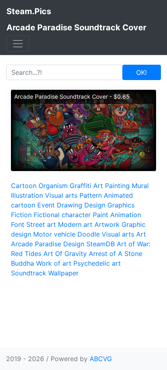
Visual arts (61, 195)
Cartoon (23, 186)
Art (98, 186)
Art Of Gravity (65, 253)
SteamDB (100, 244)
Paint (100, 215)
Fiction (21, 215)
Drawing (69, 205)
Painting (117, 186)
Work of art (53, 263)
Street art (41, 224)
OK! (141, 72)
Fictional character (62, 215)
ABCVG (101, 359)
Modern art (75, 224)
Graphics (121, 205)
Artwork (107, 224)
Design (94, 205)
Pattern (90, 195)
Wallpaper (63, 273)
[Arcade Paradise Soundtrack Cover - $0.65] (83, 130)
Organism (53, 186)
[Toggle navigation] (17, 44)
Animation (125, 215)
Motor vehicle (54, 234)
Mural (140, 186)
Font (17, 224)
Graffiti (80, 186)
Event (46, 205)
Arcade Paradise (36, 244)
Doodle (88, 234)
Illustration (27, 195)
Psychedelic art (97, 263)
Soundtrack (28, 273)
